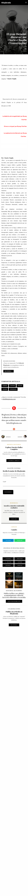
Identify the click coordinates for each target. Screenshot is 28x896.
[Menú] (26, 2)
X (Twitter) (12, 385)
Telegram (5, 389)
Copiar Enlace (13, 389)
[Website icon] (14, 429)
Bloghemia (6, 2)
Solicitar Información (14, 601)
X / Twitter (8, 562)
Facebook (5, 385)
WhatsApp (20, 385)
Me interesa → (8, 371)
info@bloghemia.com (9, 399)
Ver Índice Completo (14, 460)
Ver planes (14, 519)
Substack (19, 565)
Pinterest (8, 565)
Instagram (20, 558)
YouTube (20, 562)
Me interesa (14, 624)
